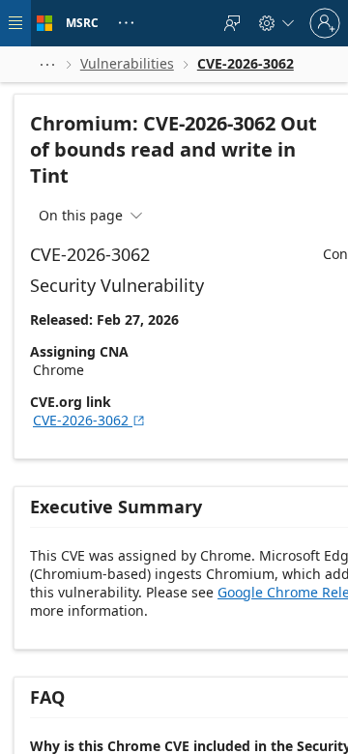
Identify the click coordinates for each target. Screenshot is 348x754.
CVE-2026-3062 (89, 420)
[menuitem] (232, 23)
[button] (47, 64)
